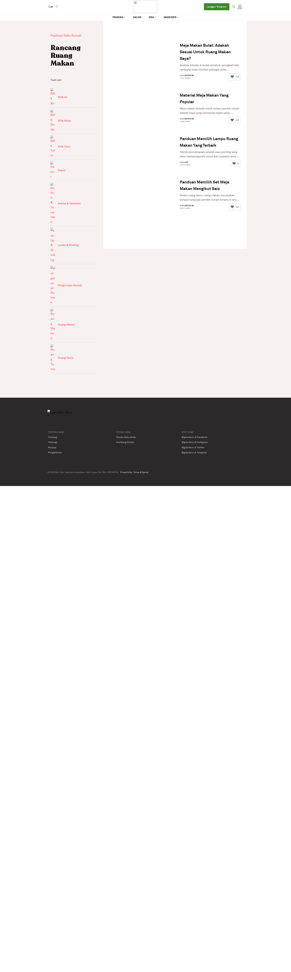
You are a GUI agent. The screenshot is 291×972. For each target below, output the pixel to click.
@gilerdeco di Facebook (194, 437)
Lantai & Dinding (68, 245)
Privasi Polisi (126, 472)
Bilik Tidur (64, 146)
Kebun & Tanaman (69, 203)
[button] (119, 17)
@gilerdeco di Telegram (194, 452)
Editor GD (189, 75)
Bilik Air (63, 97)
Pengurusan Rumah (70, 285)
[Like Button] (232, 76)
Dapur (62, 170)
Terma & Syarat (141, 472)
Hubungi (52, 442)
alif (186, 162)
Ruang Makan (66, 324)
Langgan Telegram (217, 6)
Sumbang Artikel (125, 442)
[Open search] (233, 6)
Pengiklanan (55, 452)
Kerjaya (52, 447)
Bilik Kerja (64, 120)
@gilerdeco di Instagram (195, 442)
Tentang (52, 437)
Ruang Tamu (65, 357)
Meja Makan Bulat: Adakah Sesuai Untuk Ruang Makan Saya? (205, 52)
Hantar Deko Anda (126, 437)
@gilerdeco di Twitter (193, 447)
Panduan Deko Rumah (66, 35)
